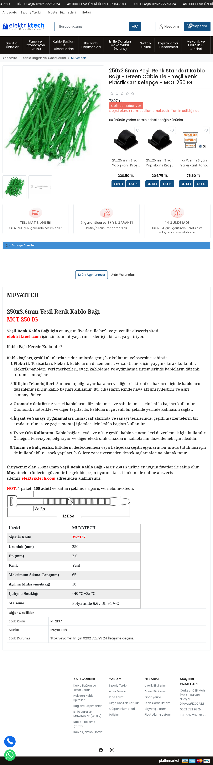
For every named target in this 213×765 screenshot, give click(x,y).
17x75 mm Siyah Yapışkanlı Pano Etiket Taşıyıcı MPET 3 (193, 163)
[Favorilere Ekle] (138, 130)
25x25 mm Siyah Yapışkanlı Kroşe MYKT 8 (159, 163)
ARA (135, 26)
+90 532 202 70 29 (193, 715)
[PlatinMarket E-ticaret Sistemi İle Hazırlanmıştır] (169, 761)
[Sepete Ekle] (118, 183)
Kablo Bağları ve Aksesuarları (84, 687)
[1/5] (111, 93)
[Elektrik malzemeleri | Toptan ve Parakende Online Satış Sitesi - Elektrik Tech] (28, 26)
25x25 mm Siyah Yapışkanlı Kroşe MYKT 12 (126, 163)
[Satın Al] (133, 183)
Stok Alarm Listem (158, 703)
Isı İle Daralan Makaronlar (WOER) (87, 714)
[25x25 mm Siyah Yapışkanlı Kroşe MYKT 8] (159, 140)
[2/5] (114, 93)
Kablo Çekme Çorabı (88, 732)
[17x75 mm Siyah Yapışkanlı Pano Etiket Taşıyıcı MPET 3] (193, 140)
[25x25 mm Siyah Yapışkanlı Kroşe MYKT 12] (125, 140)
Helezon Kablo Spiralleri (83, 698)
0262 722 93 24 (191, 709)
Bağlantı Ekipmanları (87, 706)
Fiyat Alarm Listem (158, 714)
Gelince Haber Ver (126, 105)
